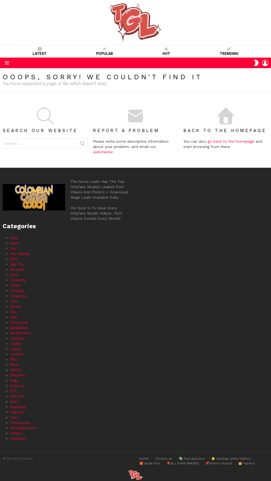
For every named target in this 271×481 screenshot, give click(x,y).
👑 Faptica (246, 463)
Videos (16, 433)
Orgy (14, 380)
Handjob (17, 338)
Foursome (19, 322)
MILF (14, 359)
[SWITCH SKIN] (256, 63)
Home (144, 458)
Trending (229, 54)
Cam (14, 275)
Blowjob (17, 269)
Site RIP (17, 396)
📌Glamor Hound (218, 463)
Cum (14, 301)
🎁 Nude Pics (149, 463)
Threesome (20, 423)
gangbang (18, 327)
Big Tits (17, 264)
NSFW (15, 370)
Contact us (163, 458)
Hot (166, 54)
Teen (14, 417)
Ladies (16, 343)
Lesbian (17, 354)
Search (82, 144)
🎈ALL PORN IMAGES (182, 463)
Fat (13, 312)
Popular (104, 54)
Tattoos (17, 412)
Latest (40, 54)
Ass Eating (19, 253)
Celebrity (18, 280)
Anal (14, 238)
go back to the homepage (230, 141)
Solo (14, 401)
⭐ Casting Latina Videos (230, 458)
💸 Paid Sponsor (192, 458)
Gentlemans (20, 333)
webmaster (103, 152)
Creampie (18, 296)
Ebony (15, 306)
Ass (13, 248)
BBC (14, 259)
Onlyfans (17, 375)
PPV (13, 391)
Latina (15, 349)
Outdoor (17, 386)
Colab (15, 285)
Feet (14, 317)
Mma (14, 364)
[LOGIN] (265, 63)
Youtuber (18, 438)
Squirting (18, 407)
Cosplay (17, 290)
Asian (14, 243)
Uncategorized (23, 428)
